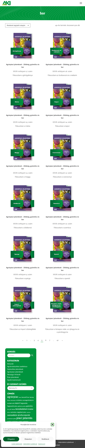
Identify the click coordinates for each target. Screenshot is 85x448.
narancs (28, 412)
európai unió (11, 403)
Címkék (11, 393)
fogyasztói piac (12, 406)
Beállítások (45, 439)
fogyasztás (23, 403)
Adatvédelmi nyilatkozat (30, 444)
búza (8, 400)
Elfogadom (11, 439)
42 (57, 340)
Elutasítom (28, 439)
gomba (24, 406)
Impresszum (41, 444)
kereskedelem (22, 409)
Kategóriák (13, 360)
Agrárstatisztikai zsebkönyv (17, 366)
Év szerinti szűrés (16, 384)
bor (28, 397)
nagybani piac (21, 412)
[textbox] (13, 388)
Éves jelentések (13, 377)
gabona (20, 406)
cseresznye (13, 400)
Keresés (11, 351)
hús (8, 409)
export (17, 403)
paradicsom (10, 418)
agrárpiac (12, 396)
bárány (32, 397)
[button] (52, 425)
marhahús (13, 412)
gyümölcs (29, 406)
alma (20, 397)
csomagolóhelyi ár (28, 400)
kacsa (13, 409)
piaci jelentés (24, 418)
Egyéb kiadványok (14, 380)
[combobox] (20, 388)
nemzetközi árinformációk (18, 415)
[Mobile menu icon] (81, 3)
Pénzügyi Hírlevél (13, 374)
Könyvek (10, 364)
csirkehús (19, 400)
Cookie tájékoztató (17, 444)
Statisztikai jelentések (15, 369)
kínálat (30, 409)
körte (8, 412)
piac (14, 418)
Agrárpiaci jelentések (15, 372)
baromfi (24, 397)
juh (10, 409)
